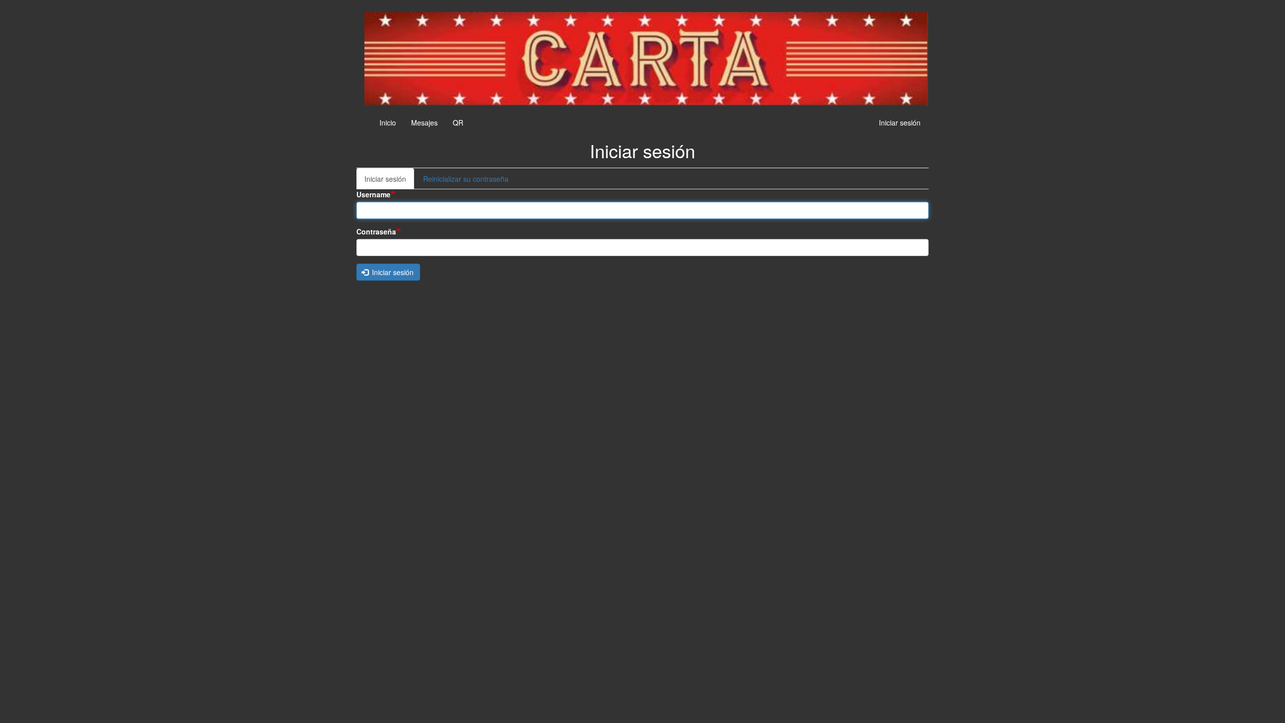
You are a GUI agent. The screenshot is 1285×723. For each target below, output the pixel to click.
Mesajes (424, 122)
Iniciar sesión (900, 122)
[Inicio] (646, 59)
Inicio (387, 122)
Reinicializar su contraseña (465, 179)
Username (373, 194)
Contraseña (376, 231)
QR (458, 122)
